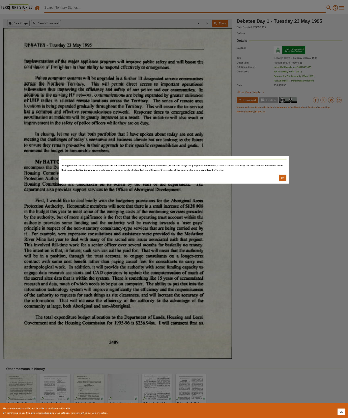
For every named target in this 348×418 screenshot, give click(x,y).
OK (282, 178)
